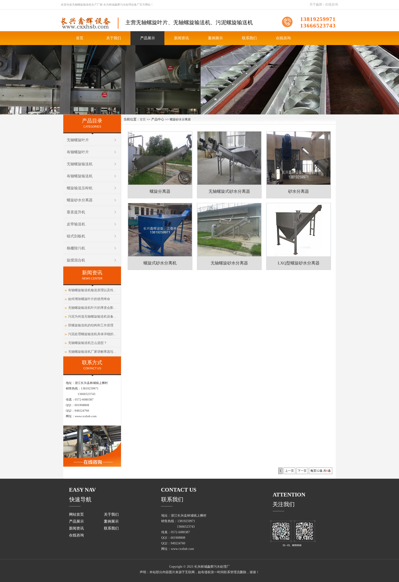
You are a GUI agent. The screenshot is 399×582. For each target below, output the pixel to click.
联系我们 (249, 38)
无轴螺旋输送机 (80, 164)
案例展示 (215, 38)
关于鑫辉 (315, 4)
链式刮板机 (76, 236)
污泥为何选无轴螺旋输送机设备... (91, 316)
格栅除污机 (76, 248)
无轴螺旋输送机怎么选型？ (87, 343)
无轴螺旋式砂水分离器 (229, 191)
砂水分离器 (298, 191)
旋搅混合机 (76, 260)
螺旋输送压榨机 (80, 188)
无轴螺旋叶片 (78, 140)
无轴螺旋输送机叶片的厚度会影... (91, 307)
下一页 (302, 470)
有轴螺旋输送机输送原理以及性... (91, 290)
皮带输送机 (76, 224)
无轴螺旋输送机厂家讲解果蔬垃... (91, 351)
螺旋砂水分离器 (80, 200)
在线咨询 (331, 4)
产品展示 (147, 38)
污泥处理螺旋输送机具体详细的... (91, 334)
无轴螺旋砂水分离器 (229, 263)
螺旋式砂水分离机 (160, 263)
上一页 (289, 470)
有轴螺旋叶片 (78, 152)
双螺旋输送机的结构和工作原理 (90, 325)
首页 (79, 38)
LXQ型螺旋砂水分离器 (299, 263)
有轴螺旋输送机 (80, 176)
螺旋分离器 (160, 191)
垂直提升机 (76, 212)
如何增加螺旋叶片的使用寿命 (88, 299)
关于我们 (113, 38)
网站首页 (76, 514)
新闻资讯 (181, 38)
